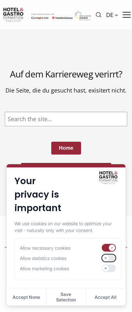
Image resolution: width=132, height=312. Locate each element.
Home (66, 148)
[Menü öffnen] (126, 15)
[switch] (109, 248)
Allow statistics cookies (43, 258)
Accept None (26, 297)
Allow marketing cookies (44, 268)
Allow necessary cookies (45, 248)
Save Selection (66, 296)
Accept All (106, 297)
